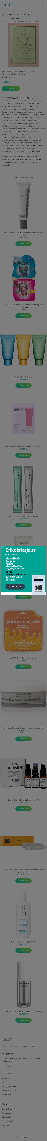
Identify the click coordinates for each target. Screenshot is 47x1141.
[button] (15, 587)
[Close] (2, 547)
